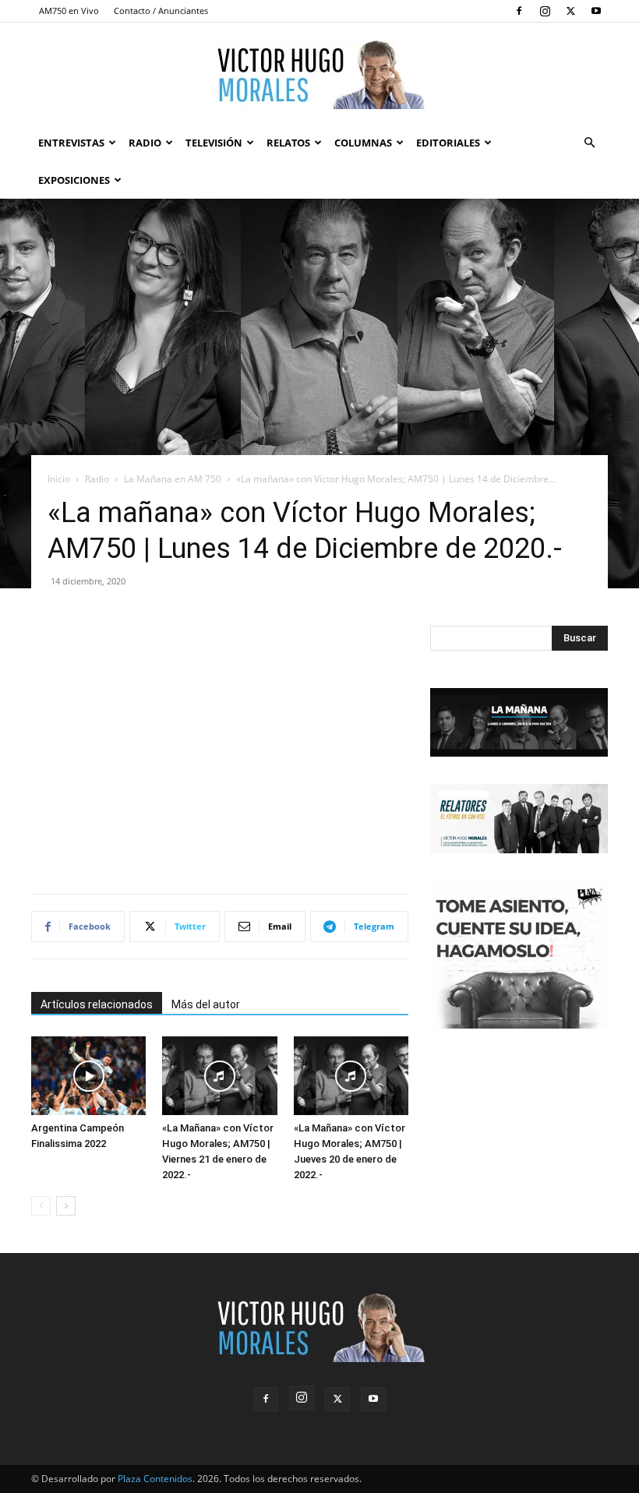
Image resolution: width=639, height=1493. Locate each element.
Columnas (363, 143)
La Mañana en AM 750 (172, 478)
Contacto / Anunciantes (161, 10)
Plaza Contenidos (155, 1478)
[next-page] (66, 1206)
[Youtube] (596, 11)
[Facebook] (519, 11)
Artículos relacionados (97, 1004)
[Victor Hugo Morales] (319, 74)
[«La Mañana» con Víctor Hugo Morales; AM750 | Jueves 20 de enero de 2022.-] (351, 1075)
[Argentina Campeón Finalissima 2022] (88, 1075)
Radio (145, 143)
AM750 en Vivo (69, 10)
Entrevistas (71, 143)
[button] (589, 143)
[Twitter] (570, 11)
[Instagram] (544, 11)
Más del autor (205, 1004)
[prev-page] (41, 1206)
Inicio (59, 478)
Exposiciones (74, 180)
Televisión (213, 143)
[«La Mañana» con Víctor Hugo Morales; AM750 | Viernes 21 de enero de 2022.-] (219, 1075)
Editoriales (448, 143)
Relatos (288, 143)
